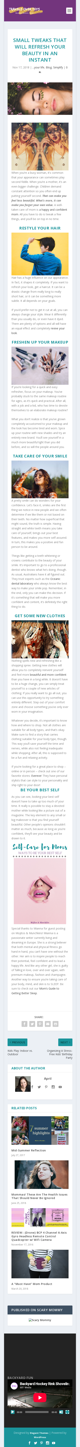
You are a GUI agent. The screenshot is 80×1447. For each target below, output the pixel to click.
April (48, 1078)
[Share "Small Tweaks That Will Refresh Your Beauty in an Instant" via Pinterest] (40, 1024)
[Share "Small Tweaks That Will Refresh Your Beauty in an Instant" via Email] (48, 1024)
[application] (40, 1397)
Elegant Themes (39, 1432)
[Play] (13, 1412)
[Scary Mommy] (40, 1320)
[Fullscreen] (67, 1412)
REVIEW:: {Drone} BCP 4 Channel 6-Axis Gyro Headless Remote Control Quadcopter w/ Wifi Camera (39, 1236)
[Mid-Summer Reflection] (40, 1130)
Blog (49, 67)
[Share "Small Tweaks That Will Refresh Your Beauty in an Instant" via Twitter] (32, 1024)
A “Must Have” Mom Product (31, 1284)
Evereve (36, 776)
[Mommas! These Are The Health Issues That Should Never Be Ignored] (40, 1174)
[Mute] (61, 1412)
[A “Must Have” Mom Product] (40, 1264)
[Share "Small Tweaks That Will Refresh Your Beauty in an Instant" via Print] (55, 1024)
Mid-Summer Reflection (28, 1150)
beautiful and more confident (48, 674)
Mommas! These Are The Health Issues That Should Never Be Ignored (39, 1196)
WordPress (40, 1437)
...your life (38, 67)
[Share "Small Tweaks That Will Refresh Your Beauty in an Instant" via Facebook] (24, 1024)
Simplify (58, 67)
